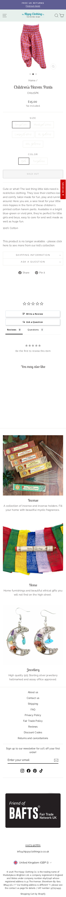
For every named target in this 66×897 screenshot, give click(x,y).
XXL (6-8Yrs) (33, 144)
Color (33, 154)
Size (33, 118)
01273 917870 (33, 845)
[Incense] (33, 465)
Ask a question (33, 261)
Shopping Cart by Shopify (33, 894)
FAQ (33, 709)
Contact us (33, 698)
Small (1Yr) (21, 124)
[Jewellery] (33, 635)
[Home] (33, 550)
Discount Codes (33, 732)
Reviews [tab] (11, 329)
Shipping (33, 703)
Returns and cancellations (33, 738)
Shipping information (33, 255)
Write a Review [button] (34, 313)
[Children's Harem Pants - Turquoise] (16, 416)
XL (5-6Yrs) (44, 134)
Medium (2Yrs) (42, 124)
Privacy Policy (33, 715)
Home (31, 80)
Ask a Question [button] (34, 322)
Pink (23, 161)
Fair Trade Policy (33, 721)
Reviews (33, 726)
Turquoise (39, 161)
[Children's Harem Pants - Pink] (12, 416)
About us (33, 692)
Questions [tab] (33, 329)
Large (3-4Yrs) (23, 134)
